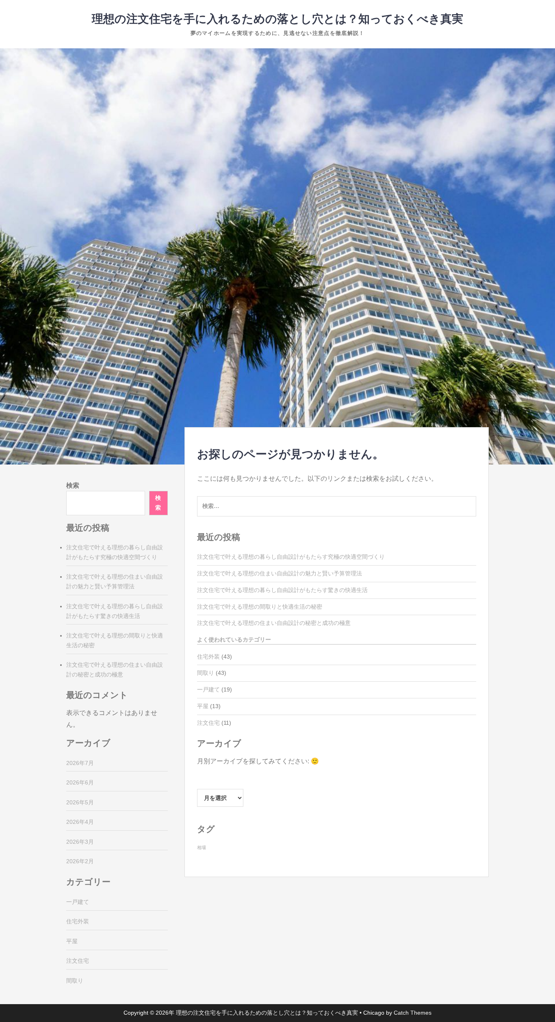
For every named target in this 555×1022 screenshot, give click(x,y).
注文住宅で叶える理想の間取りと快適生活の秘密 (259, 606)
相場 (201, 847)
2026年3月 (80, 841)
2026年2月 (80, 861)
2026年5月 (80, 802)
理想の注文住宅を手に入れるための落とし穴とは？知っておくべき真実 (277, 19)
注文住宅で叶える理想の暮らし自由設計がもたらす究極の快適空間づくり (291, 556)
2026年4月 (80, 822)
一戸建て (208, 689)
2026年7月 (80, 763)
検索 (72, 485)
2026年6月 (80, 782)
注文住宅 (208, 723)
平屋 (202, 706)
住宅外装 (208, 656)
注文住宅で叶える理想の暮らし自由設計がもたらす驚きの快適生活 (282, 590)
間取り (205, 673)
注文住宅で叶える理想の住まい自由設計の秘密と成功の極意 (274, 623)
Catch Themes (412, 1012)
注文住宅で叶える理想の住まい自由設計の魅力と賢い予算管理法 (279, 573)
